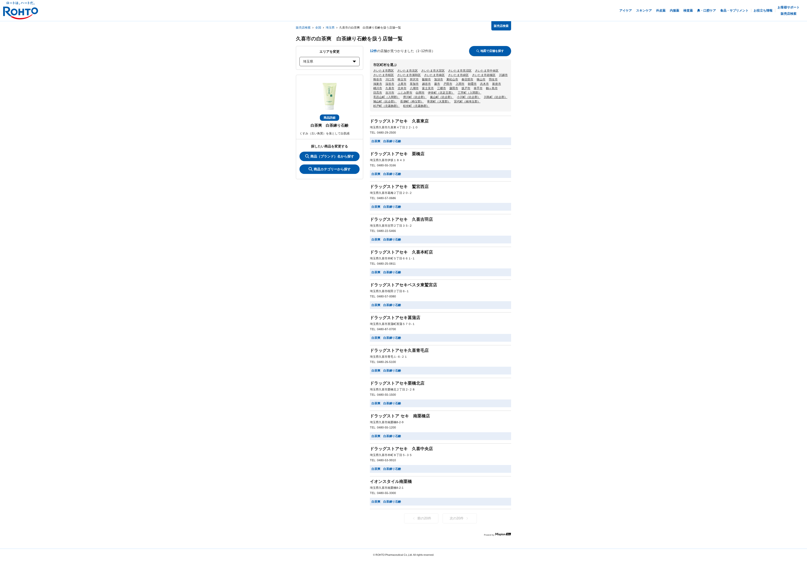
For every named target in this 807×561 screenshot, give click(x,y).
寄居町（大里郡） (439, 101)
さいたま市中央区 (486, 70)
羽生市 (493, 79)
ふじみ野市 (405, 92)
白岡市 (420, 92)
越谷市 (426, 83)
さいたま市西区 (383, 70)
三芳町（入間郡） (469, 92)
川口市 (389, 79)
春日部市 (467, 79)
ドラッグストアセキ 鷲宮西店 (399, 186)
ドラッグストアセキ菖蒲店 (395, 317)
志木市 (484, 83)
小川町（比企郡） (468, 97)
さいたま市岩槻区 (484, 75)
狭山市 (481, 79)
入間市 (460, 83)
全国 (318, 27)
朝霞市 (472, 83)
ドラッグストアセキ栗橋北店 (397, 383)
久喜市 (389, 88)
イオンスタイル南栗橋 (391, 481)
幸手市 (478, 88)
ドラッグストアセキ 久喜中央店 (401, 448)
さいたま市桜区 (383, 75)
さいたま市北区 (407, 70)
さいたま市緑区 (458, 75)
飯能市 (426, 79)
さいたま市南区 (434, 75)
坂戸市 (466, 88)
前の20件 (424, 518)
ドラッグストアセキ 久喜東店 (399, 121)
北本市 (402, 88)
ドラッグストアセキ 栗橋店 (397, 153)
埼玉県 (330, 27)
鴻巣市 (377, 83)
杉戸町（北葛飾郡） (386, 106)
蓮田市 (453, 88)
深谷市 (389, 83)
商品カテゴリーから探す (332, 169)
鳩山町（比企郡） (385, 101)
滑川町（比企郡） (415, 97)
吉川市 (389, 92)
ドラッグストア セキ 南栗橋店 (400, 416)
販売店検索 (303, 27)
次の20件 (457, 518)
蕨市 (437, 83)
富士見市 (428, 88)
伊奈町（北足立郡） (441, 92)
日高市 (377, 92)
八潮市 (414, 88)
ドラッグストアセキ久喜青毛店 (399, 350)
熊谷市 (377, 79)
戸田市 (447, 83)
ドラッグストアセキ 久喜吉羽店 (401, 219)
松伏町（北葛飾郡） (416, 106)
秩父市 (402, 79)
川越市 (503, 75)
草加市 (414, 83)
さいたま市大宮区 (433, 70)
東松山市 (452, 79)
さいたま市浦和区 (409, 75)
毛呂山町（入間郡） (386, 97)
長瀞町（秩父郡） (412, 101)
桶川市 (377, 88)
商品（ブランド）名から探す (332, 156)
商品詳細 (329, 117)
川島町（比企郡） (495, 97)
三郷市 (441, 88)
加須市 (438, 79)
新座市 (496, 83)
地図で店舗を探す (492, 51)
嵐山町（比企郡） (442, 97)
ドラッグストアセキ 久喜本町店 (401, 252)
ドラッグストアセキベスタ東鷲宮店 (403, 284)
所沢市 (414, 79)
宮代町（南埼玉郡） (467, 101)
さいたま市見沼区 (460, 70)
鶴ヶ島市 (492, 88)
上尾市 (402, 83)
